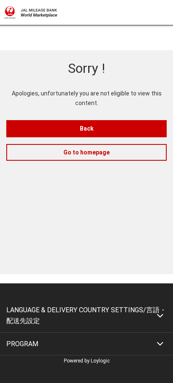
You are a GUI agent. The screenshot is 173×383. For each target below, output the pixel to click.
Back (87, 128)
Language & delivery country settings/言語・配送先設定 (86, 315)
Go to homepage (86, 152)
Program (22, 344)
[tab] (86, 315)
